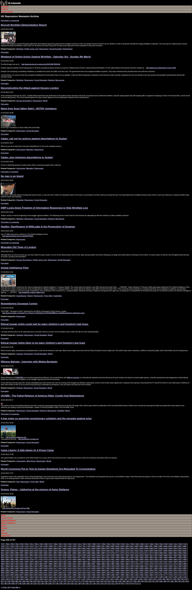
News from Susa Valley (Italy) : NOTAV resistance (29, 108)
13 (105, 584)
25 (61, 584)
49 (161, 581)
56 (135, 581)
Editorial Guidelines (8, 520)
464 (98, 559)
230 (98, 573)
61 (117, 581)
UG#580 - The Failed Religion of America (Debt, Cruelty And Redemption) (42, 395)
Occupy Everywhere (24, 101)
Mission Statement (8, 523)
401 (26, 564)
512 (55, 557)
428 (84, 562)
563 (184, 553)
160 (60, 577)
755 (12, 544)
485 (184, 557)
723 (165, 544)
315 (64, 568)
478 (31, 559)
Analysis (19, 335)
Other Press (30, 461)
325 (16, 568)
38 (13, 584)
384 (108, 564)
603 (180, 551)
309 (93, 568)
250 (2, 573)
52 (150, 581)
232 (88, 573)
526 (175, 555)
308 (98, 568)
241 (45, 573)
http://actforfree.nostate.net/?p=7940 (16, 508)
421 (117, 562)
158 (69, 577)
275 (69, 570)
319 (45, 568)
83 (35, 581)
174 (180, 575)
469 (74, 559)
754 (16, 544)
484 (2, 559)
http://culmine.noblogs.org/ (16, 437)
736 (103, 544)
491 (156, 557)
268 (103, 570)
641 (184, 548)
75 (65, 581)
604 (175, 551)
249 (7, 573)
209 (12, 575)
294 (165, 568)
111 (107, 579)
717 (7, 546)
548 (69, 555)
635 (26, 551)
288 (7, 570)
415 (146, 562)
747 (50, 544)
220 (146, 573)
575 (127, 553)
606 (165, 551)
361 (31, 566)
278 (55, 570)
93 (186, 579)
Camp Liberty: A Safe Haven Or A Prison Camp (27, 450)
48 (165, 581)
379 (132, 564)
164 (40, 577)
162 (50, 577)
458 (127, 559)
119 (69, 579)
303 (122, 568)
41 (2, 584)
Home (3, 515)
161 (55, 577)
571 (146, 553)
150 (108, 577)
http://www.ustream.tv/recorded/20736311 (17, 236)
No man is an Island (12, 176)
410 (170, 562)
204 (36, 575)
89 (13, 581)
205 (31, 575)
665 (69, 548)
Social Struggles (56, 49)
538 (117, 555)
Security (4, 533)
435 (50, 562)
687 (151, 546)
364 (16, 566)
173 (184, 575)
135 (180, 577)
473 (55, 559)
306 (108, 568)
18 (87, 584)
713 (26, 546)
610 (146, 551)
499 (117, 557)
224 (127, 573)
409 (175, 562)
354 (64, 566)
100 (159, 579)
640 (2, 551)
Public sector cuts (31, 49)
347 (98, 566)
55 (139, 581)
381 (122, 564)
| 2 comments (10, 20)
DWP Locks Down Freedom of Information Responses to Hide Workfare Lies (44, 207)
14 (102, 584)
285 (21, 570)
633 (36, 551)
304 (117, 568)
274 (74, 570)
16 (94, 584)
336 (151, 566)
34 (28, 584)
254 (170, 570)
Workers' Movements (56, 80)
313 (74, 568)
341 (127, 566)
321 (36, 568)
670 (45, 548)
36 (20, 584)
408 (180, 562)
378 (136, 564)
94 (182, 579)
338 (141, 566)
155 (84, 577)
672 (36, 548)
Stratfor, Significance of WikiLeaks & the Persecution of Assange (38, 226)
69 (87, 581)
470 (69, 559)
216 (165, 573)
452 (156, 559)
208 (16, 575)
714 (21, 546)
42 (187, 581)
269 (98, 570)
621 (93, 551)
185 (127, 575)
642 (180, 548)
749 (40, 544)
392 (69, 564)
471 (64, 559)
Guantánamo (21, 296)
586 (74, 553)
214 (175, 573)
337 (146, 566)
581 (98, 553)
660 (93, 548)
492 (151, 557)
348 (93, 566)
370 (175, 564)
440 (26, 562)
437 (40, 562)
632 (40, 551)
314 (69, 568)
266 (112, 570)
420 (122, 562)
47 (168, 581)
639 (7, 551)
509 (69, 557)
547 (74, 555)
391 (74, 564)
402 (21, 564)
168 (21, 577)
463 (103, 559)
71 (79, 581)
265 (117, 570)
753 (21, 544)
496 (132, 557)
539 (112, 555)
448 (175, 559)
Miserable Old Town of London (18, 247)
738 (93, 544)
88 (17, 581)
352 (74, 566)
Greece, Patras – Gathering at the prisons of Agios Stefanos (35, 489)
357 (50, 566)
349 (88, 566)
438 (36, 562)
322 (31, 568)
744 (64, 544)
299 (141, 568)
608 (156, 551)
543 (93, 555)
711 (36, 546)
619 (103, 551)
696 (108, 546)
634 (31, 551)
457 (132, 559)
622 (88, 551)
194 (84, 575)
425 (98, 562)
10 (116, 584)
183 (136, 575)
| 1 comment (9, 172)
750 (36, 544)
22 (72, 584)
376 (146, 564)
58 (128, 581)
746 (55, 544)
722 (170, 544)
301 (132, 568)
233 (84, 573)
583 (88, 553)
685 (160, 546)
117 (79, 579)
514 (45, 557)
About (3, 525)
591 (50, 553)
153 (93, 577)
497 (127, 557)
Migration (30, 150)
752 (26, 544)
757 (2, 544)
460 (117, 559)
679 (2, 548)
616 (117, 551)
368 (184, 564)
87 (20, 581)
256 (160, 570)
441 (21, 562)
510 (64, 557)
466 (88, 559)
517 (31, 557)
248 (12, 573)
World (45, 101)
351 (79, 566)
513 (50, 557)
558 (21, 555)
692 (127, 546)
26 (57, 584)
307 (103, 568)
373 (160, 564)
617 (112, 551)
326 (12, 568)
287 (12, 570)
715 (16, 546)
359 (40, 566)
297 (151, 568)
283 (31, 570)
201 (50, 575)
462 (108, 559)
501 (108, 557)
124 (45, 579)
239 (55, 573)
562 (2, 555)
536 (127, 555)
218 (156, 573)
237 (64, 573)
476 (40, 559)
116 (83, 579)
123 (50, 579)
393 (64, 564)
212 (184, 573)
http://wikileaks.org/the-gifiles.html (31, 292)
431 (69, 562)
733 (117, 544)
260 (141, 570)
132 (7, 579)
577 (117, 553)
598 (16, 553)
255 (165, 570)
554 (40, 555)
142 (146, 577)
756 (7, 544)
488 (170, 557)
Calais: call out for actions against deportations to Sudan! (34, 138)
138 (165, 577)
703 (74, 546)
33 (31, 584)
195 (79, 575)
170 (12, 577)
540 (108, 555)
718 (2, 546)
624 (79, 551)
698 (98, 546)
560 (12, 555)
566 (170, 553)
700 (88, 546)
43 (183, 581)
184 (132, 575)
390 (79, 564)
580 (103, 553)
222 (136, 573)
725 (156, 544)
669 (50, 548)
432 (64, 562)
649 (146, 548)
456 (136, 559)
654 (122, 548)
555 (36, 555)
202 (45, 575)
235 (74, 573)
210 (7, 575)
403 (16, 564)
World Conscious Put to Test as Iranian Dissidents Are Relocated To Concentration (48, 469)
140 (156, 577)
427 (88, 562)
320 (40, 568)
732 (122, 544)
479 (26, 559)
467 (84, 559)
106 (131, 579)
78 (54, 581)
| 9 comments (10, 243)
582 (93, 553)
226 (117, 573)
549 (64, 555)
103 (145, 579)
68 (91, 581)
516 (36, 557)
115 (88, 579)
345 (108, 566)
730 (132, 544)
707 (55, 546)
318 (50, 568)
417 (136, 562)
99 (164, 579)
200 (55, 575)
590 (55, 553)
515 (40, 557)
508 (74, 557)
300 (136, 568)
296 (156, 568)
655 (117, 548)
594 (36, 553)
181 (146, 575)
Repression (44, 49)
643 (175, 548)
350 (84, 566)
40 (5, 584)
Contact (4, 528)
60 (120, 581)
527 (170, 555)
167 (26, 577)
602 (184, 551)
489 (165, 557)
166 (31, 577)
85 (28, 581)
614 (127, 551)
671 (40, 548)
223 (132, 573)
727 (146, 544)
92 (2, 581)
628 (60, 551)
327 (7, 568)
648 (151, 548)
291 (180, 568)
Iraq (17, 482)
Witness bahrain (73, 377)
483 (7, 559)
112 (102, 579)
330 (180, 566)
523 (2, 557)
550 (60, 555)
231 (93, 573)
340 (132, 566)
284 (26, 570)
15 (98, 584)
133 (2, 579)
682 (175, 546)
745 (60, 544)
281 (40, 570)
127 (31, 579)
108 (121, 579)
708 (50, 546)
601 (2, 553)
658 (103, 548)
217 (160, 573)
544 (88, 555)
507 (79, 557)
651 (136, 548)
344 (112, 566)
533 (141, 555)
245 (26, 573)
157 (74, 577)
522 (7, 557)
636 (21, 551)
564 (180, 553)
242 (40, 573)
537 (122, 555)
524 (184, 555)
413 (156, 562)
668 (55, 548)
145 (132, 577)
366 (7, 566)
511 (60, 557)
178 (160, 575)
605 (170, 551)
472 (60, 559)
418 (132, 562)
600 (7, 553)
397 (45, 564)
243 (36, 573)
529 (160, 555)
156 (79, 577)
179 (156, 575)
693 (122, 546)
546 (79, 555)
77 (57, 581)
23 (68, 584)
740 (84, 544)
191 (98, 575)
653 (127, 548)
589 (60, 553)
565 (175, 553)
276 (64, 570)
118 (74, 579)
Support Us (5, 536)
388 (88, 564)
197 (69, 575)
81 (43, 581)
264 (122, 570)
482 (12, 559)
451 (160, 559)
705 (64, 546)
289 (2, 570)
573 (136, 553)
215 (170, 573)
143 (141, 577)
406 (2, 564)
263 (127, 570)
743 (69, 544)
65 (102, 581)
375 (151, 564)
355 (60, 566)
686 (156, 546)
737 (98, 544)
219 (151, 573)
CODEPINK (19, 377)
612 (136, 551)
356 (55, 566)
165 (36, 577)
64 (105, 581)
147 (122, 577)
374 (156, 564)
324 (21, 568)
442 (16, 562)
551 (55, 555)
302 (127, 568)
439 (31, 562)
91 (5, 581)
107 (126, 579)
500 (112, 557)
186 (122, 575)
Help (3, 530)
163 (45, 577)
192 (93, 575)
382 (117, 564)
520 (16, 557)
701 (84, 546)
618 (108, 551)
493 (146, 557)
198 (64, 575)
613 (132, 551)
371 (170, 564)
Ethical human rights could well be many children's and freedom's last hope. (45, 324)
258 (151, 570)
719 (184, 544)
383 (112, 564)
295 (160, 568)
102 (150, 579)
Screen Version (7, 12)
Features (4, 9)
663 (79, 548)
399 (36, 564)
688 (146, 546)
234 (79, 573)
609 (151, 551)
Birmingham (67, 49)
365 (12, 566)
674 (26, 548)
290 (184, 568)
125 (40, 579)
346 (103, 566)
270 (93, 570)
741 (79, 544)
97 (171, 579)
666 (64, 548)
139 (160, 577)
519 (21, 557)
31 (39, 584)
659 (98, 548)
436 (45, 562)
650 (141, 548)
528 (165, 555)
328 (2, 568)
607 (160, 551)
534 (136, 555)
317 (55, 568)
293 (170, 568)
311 (84, 568)
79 (50, 581)
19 (83, 584)
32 (35, 584)
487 (175, 557)
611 (141, 551)
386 (98, 564)
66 (98, 581)
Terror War (48, 296)
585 (79, 553)
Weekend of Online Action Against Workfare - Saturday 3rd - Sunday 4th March (46, 56)
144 (136, 577)
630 (50, 551)
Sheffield (60, 411)
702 (79, 546)
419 (127, 562)
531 (151, 555)
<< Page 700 (5, 587)
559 (16, 555)
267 (108, 570)
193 (88, 575)
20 (79, 584)
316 (60, 568)
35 (24, 584)
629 (55, 551)
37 (17, 584)
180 (151, 575)
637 (16, 551)
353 (69, 566)
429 (79, 562)
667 (60, 548)
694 (117, 546)
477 (36, 559)
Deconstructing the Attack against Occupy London (30, 88)
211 (2, 575)
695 (112, 546)
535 (132, 555)
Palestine (20, 200)
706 (60, 546)
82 (39, 581)
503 (98, 557)
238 (60, 573)
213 (180, 573)
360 (36, 566)
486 (180, 557)
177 (165, 575)
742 (74, 544)
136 (175, 577)
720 (180, 544)
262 (132, 570)
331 (175, 566)
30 (43, 584)
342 (122, 566)
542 (98, 555)
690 (136, 546)
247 (16, 573)
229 (103, 573)
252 (180, 570)
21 (76, 584)
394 (60, 564)
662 (84, 548)
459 (122, 559)
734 (112, 544)
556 (31, 555)
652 (132, 548)
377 (141, 564)
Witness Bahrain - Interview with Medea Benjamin (29, 361)
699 (93, 546)
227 (112, 573)
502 (103, 557)
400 (31, 564)
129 (21, 579)
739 (88, 544)
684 (165, 546)
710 (40, 546)
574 (132, 553)
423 (108, 562)
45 (176, 581)
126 (36, 579)
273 (79, 570)
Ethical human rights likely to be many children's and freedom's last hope (43, 342)
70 (83, 581)
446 (184, 559)
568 (160, 553)
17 (91, 584)
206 (26, 575)
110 (111, 579)
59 (124, 581)
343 (117, 566)
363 (21, 566)
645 (165, 548)
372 (165, 564)
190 (103, 575)
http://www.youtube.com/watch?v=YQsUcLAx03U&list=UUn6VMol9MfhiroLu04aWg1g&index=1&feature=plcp (43, 313)
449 (170, 559)
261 (136, 570)
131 (12, 579)
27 (54, 584)
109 (116, 579)
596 (26, 553)
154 (88, 577)
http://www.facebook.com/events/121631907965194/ (40, 64)
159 (64, 577)
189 (108, 575)
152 (98, 577)
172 (2, 577)
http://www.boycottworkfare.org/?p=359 (161, 68)
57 (131, 581)
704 (69, 546)
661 (88, 548)
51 (153, 581)
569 (156, 553)
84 (31, 581)
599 (12, 553)
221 (141, 573)
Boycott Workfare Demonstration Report (24, 25)
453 (151, 559)
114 (93, 579)
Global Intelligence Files (15, 267)
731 (127, 544)
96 (175, 579)
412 (160, 562)
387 (93, 564)
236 (69, 573)
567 (165, 553)
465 (93, 559)
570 (151, 553)
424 (103, 562)
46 (172, 581)
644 (170, 548)
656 (112, 548)
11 (113, 584)
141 (151, 577)
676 (16, 548)
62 (113, 581)
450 (165, 559)
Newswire (4, 6)
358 (45, 566)
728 (141, 544)
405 (7, 564)
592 (45, 553)
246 (21, 573)
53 (146, 581)
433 (60, 562)
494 (141, 557)
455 (141, 559)
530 (156, 555)
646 (160, 548)
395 (55, 564)
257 (156, 570)
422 (112, 562)
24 (65, 584)
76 (61, 581)
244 (31, 573)
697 (103, 546)
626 (69, 551)
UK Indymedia (14, 3)
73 (72, 581)
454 (146, 559)
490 (160, 557)
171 (7, 577)
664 (74, 548)
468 (79, 559)
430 (74, 562)
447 (180, 559)
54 (142, 581)
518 (26, 557)
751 (31, 544)
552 (50, 555)
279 (50, 570)
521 (12, 557)
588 (64, 553)
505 (88, 557)
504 (93, 557)
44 (179, 581)
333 (165, 566)
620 (98, 551)
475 (45, 559)
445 (2, 562)
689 (141, 546)
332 (170, 566)
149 (112, 577)
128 (26, 579)
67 (94, 581)
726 (151, 544)
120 (64, 579)
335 (156, 566)
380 (127, 564)
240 (50, 573)
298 (146, 568)
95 (179, 579)
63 (109, 581)
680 (184, 546)
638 (12, 551)
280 (45, 570)
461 (112, 559)
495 (136, 557)
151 (103, 577)
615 (122, 551)
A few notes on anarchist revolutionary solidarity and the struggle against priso (46, 418)
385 (103, 564)
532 (146, 555)
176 (170, 575)
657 (108, 548)
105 (135, 579)
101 (155, 579)
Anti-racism (20, 150)
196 (74, 575)
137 (170, 577)
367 (2, 566)
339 (136, 566)
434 (55, 562)
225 (122, 573)
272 (84, 570)
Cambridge (57, 296)
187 (117, 575)
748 (45, 544)
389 (84, 564)
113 (97, 579)
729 (136, 544)
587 (69, 553)
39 (9, 584)
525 (180, 555)
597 (21, 553)
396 (50, 564)
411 (165, 562)
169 (16, 577)
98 (168, 579)
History (30, 296)
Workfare (19, 49)
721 (175, 544)
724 (160, 544)
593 (40, 553)
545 (84, 555)
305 (112, 568)
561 (7, 555)
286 (16, 570)
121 (60, 579)
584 (84, 553)
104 (140, 579)
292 (175, 568)
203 (40, 575)
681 (180, 546)
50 (157, 581)
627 (64, 551)
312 (79, 568)
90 (9, 581)
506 (84, 557)
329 (184, 566)
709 (45, 546)
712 (31, 546)
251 (184, 570)
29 (46, 584)
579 (108, 553)
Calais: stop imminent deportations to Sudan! (27, 157)
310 (88, 568)
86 (24, 581)
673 (31, 548)
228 (108, 573)
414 (151, 562)
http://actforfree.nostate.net (28, 439)
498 (122, 557)
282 (36, 570)
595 (31, 553)
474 (50, 559)
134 (184, 577)
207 (21, 575)
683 (170, 546)
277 (60, 570)
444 (7, 562)
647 (156, 548)
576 (122, 553)
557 (26, 555)
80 (46, 581)
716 (12, 546)
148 (117, 577)
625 (74, 551)
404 (12, 564)
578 (112, 553)
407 (184, 562)
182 (141, 575)
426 (93, 562)
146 (127, 577)
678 (7, 548)
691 (132, 546)
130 (16, 579)
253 (175, 570)
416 (141, 562)
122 (55, 579)
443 (12, 562)
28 (50, 584)
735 (108, 544)
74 (68, 581)
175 (175, 575)
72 (76, 581)
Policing (19, 388)
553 (45, 555)
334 (160, 566)
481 (16, 559)
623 (84, 551)
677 (12, 548)
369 (180, 564)
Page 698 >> (15, 587)
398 (40, 564)
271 (88, 570)
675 (21, 548)
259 (146, 570)
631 (45, 551)
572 (141, 553)
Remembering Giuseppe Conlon (19, 303)
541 (103, 555)
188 (112, 575)
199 (60, 575)
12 (109, 584)
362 (26, 566)
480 (21, 559)
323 (26, 568)
